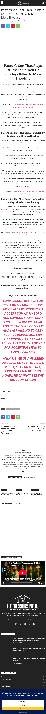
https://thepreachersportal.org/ (23, 452)
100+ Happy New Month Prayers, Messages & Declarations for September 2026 (29, 639)
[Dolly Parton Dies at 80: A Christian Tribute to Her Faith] (23, 486)
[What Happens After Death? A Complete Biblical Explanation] (38, 486)
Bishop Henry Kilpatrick (12, 409)
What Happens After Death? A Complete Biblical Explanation (36, 493)
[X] (8, 26)
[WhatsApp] (18, 26)
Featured (4, 490)
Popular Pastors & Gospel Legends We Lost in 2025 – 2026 (8, 493)
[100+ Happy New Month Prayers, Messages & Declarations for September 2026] (6, 643)
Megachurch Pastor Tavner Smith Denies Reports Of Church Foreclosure (9, 429)
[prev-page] (22, 498)
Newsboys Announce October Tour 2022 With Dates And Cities (35, 428)
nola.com (4, 209)
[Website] (25, 624)
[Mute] (39, 583)
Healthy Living (5, 686)
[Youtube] (34, 624)
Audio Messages (6, 679)
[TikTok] (21, 624)
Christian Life (35, 490)
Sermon (3, 683)
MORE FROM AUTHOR (30, 477)
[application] (23, 573)
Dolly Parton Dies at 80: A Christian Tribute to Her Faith (22, 493)
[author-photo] (23, 443)
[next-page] (24, 498)
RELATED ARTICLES (15, 477)
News (2, 676)
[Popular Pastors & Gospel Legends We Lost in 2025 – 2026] (8, 486)
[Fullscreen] (42, 583)
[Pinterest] (13, 26)
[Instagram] (16, 624)
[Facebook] (3, 26)
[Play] (4, 583)
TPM (4, 21)
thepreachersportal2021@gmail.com (27, 620)
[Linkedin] (23, 472)
